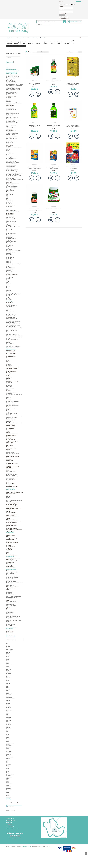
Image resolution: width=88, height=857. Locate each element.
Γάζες (7, 358)
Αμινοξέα (8, 273)
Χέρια (7, 600)
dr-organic (8, 700)
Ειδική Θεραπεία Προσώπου (12, 516)
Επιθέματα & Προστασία (11, 474)
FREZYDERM (8, 718)
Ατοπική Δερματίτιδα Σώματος (13, 88)
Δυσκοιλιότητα (9, 232)
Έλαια (7, 384)
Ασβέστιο (8, 275)
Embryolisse (8, 710)
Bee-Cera (8, 667)
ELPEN (7, 708)
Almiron (8, 655)
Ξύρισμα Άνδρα (9, 625)
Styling (7, 154)
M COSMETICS (9, 751)
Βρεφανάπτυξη (9, 302)
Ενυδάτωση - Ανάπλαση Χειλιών (13, 521)
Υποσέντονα (9, 393)
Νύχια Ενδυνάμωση (10, 428)
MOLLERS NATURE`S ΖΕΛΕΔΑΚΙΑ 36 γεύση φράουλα (73, 168)
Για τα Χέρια (9, 182)
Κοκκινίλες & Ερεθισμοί (11, 318)
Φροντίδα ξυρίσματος (11, 210)
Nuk (7, 762)
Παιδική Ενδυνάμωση (11, 238)
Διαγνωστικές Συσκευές (66, 42)
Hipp (7, 731)
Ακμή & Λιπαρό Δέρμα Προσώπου (13, 89)
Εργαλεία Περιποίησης (11, 187)
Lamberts (8, 747)
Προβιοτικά (8, 258)
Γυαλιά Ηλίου (9, 472)
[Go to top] (86, 853)
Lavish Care (8, 750)
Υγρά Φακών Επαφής (10, 475)
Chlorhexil (8, 683)
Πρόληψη (8, 364)
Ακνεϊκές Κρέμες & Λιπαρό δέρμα (13, 120)
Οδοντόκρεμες (9, 565)
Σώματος (8, 98)
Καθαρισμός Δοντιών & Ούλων (13, 558)
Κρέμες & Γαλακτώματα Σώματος (13, 596)
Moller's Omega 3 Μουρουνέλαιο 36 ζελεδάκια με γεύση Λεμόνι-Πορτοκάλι (34, 168)
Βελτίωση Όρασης (10, 479)
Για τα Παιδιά (9, 104)
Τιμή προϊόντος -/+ (41, 51)
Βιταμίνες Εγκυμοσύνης (11, 241)
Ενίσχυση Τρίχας (10, 452)
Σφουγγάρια (9, 139)
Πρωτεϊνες (8, 266)
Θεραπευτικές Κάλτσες (11, 177)
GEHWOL (8, 723)
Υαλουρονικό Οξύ (10, 269)
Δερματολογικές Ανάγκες (12, 75)
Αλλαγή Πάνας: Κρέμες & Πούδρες (13, 323)
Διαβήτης (8, 400)
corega (7, 690)
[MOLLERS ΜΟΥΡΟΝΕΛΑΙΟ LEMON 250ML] (53, 111)
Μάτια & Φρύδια (10, 194)
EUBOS (7, 713)
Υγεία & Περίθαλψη (30, 42)
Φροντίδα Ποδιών (10, 402)
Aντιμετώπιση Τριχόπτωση (12, 453)
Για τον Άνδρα (9, 202)
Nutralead (8, 764)
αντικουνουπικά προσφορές (12, 70)
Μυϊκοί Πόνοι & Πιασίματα (12, 555)
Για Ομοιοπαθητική (10, 566)
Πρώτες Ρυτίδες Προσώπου (12, 76)
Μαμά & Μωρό (24, 42)
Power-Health (9, 777)
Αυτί (7, 482)
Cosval (7, 691)
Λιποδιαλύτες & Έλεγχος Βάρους (13, 293)
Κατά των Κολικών (10, 309)
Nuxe (7, 765)
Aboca (7, 648)
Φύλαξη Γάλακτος (10, 311)
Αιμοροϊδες (8, 377)
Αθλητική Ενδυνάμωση (11, 233)
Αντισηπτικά (9, 543)
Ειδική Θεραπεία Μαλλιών (12, 514)
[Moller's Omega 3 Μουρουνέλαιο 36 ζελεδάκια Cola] (53, 152)
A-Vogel (8, 646)
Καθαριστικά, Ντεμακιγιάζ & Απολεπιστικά (12, 114)
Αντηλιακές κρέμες (10, 121)
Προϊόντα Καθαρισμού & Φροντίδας (14, 394)
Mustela (8, 758)
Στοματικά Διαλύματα (11, 567)
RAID (7, 779)
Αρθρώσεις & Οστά (10, 218)
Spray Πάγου (9, 386)
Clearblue (8, 684)
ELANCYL (8, 706)
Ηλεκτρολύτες (9, 245)
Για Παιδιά (8, 563)
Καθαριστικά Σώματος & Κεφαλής (13, 327)
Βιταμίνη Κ (8, 253)
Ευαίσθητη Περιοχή (10, 134)
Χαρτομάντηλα (9, 418)
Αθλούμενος (9, 291)
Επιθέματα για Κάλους (11, 170)
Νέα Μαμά (8, 341)
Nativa (7, 760)
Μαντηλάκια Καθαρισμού (11, 476)
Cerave (7, 679)
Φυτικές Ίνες (9, 254)
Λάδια (7, 110)
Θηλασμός (8, 342)
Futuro (7, 721)
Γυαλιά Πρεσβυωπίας (11, 471)
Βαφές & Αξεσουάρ (10, 153)
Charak (7, 680)
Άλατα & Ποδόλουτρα (11, 165)
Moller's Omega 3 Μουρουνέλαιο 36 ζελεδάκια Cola (54, 168)
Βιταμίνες (8, 151)
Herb (7, 730)
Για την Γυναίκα (9, 201)
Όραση (7, 230)
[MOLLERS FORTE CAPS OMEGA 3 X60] (53, 194)
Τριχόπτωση (9, 225)
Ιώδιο (7, 282)
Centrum (8, 677)
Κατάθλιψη (8, 459)
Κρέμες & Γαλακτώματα (11, 135)
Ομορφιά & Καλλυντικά (9, 42)
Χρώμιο (8, 289)
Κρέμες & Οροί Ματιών (11, 125)
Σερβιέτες (8, 397)
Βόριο (7, 279)
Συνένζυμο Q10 (9, 271)
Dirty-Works (9, 697)
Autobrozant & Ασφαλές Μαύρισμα (14, 102)
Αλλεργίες (8, 429)
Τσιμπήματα (9, 549)
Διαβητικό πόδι (9, 167)
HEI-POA (8, 727)
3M (7, 643)
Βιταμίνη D (8, 242)
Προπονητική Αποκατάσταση (12, 294)
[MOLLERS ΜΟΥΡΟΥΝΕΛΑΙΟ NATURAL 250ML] (34, 111)
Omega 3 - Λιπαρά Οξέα (11, 252)
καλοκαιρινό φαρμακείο (11, 69)
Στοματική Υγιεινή (52, 42)
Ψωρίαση (8, 378)
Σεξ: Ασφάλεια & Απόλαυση (12, 456)
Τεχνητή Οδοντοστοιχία (11, 560)
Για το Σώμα (9, 129)
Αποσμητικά (9, 137)
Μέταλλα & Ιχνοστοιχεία (11, 274)
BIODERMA (8, 672)
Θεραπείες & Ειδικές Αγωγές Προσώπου (12, 94)
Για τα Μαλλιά (9, 145)
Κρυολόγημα (9, 406)
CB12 (7, 676)
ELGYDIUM (8, 707)
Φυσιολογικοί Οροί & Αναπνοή (13, 334)
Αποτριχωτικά (9, 142)
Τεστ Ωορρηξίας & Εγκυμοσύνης (13, 346)
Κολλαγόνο (8, 261)
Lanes (7, 748)
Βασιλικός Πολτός (10, 257)
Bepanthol (8, 669)
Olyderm (8, 768)
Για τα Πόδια (9, 159)
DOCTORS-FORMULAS (10, 699)
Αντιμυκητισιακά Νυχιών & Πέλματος (14, 173)
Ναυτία (8, 464)
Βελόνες (8, 357)
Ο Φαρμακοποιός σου (21, 37)
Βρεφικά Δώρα (9, 632)
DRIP (7, 701)
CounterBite (9, 693)
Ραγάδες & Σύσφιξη (10, 343)
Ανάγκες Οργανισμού (11, 216)
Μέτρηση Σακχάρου (10, 404)
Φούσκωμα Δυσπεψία (11, 448)
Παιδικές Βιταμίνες (10, 267)
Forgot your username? (64, 18)
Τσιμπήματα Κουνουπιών (12, 433)
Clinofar (8, 686)
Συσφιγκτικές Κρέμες (11, 109)
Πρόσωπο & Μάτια (10, 206)
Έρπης (7, 375)
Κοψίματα (8, 550)
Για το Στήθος (9, 131)
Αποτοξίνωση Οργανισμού (12, 486)
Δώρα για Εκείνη (9, 630)
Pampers (8, 772)
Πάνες (7, 331)
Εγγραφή (78, 1)
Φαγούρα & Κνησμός (10, 515)
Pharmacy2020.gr (27, 846)
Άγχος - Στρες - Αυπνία (11, 224)
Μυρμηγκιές (9, 446)
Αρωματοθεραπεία (10, 439)
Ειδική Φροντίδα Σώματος (12, 92)
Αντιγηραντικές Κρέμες (11, 127)
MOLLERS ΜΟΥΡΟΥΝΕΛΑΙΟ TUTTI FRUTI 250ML (54, 81)
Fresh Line (8, 717)
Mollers (8, 755)
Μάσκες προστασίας (11, 349)
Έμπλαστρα (9, 382)
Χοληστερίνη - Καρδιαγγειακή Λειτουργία (12, 467)
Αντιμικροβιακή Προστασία (12, 347)
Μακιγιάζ (8, 191)
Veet (7, 791)
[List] (28, 52)
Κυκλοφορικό (9, 436)
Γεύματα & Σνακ (9, 313)
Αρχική (8, 37)
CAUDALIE (8, 674)
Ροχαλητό (8, 438)
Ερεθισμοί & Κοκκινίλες (11, 525)
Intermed (8, 735)
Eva (7, 714)
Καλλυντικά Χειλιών (10, 106)
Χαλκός (8, 286)
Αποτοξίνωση (9, 237)
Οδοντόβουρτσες (10, 562)
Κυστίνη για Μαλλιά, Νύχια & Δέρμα (14, 250)
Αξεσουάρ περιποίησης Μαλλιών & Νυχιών (14, 338)
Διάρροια (8, 449)
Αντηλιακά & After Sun (11, 130)
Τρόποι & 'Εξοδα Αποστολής (12, 828)
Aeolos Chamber (9, 649)
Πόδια (7, 570)
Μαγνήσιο (8, 290)
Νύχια (7, 197)
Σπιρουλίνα (9, 249)
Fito (7, 716)
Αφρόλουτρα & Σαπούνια (12, 133)
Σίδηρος (8, 281)
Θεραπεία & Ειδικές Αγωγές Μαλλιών (14, 84)
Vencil (7, 792)
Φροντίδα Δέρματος (38, 42)
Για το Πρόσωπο (10, 105)
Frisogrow (8, 720)
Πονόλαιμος (9, 410)
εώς (12, 802)
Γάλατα (8, 307)
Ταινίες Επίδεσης (10, 387)
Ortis (7, 771)
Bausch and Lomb (10, 665)
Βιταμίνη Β (8, 262)
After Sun (8, 101)
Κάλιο (7, 285)
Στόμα (7, 480)
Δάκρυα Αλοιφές (10, 478)
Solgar (7, 785)
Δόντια (7, 608)
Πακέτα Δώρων (9, 628)
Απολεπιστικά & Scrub (11, 141)
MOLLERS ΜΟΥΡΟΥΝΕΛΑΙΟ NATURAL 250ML (34, 126)
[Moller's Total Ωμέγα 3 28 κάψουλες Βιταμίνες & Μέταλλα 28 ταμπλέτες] (73, 111)
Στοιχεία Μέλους (43, 37)
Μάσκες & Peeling (10, 108)
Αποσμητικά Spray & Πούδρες (12, 162)
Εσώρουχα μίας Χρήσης (11, 392)
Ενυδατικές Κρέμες (10, 118)
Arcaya (7, 659)
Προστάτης (8, 372)
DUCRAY (8, 703)
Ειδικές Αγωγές (9, 157)
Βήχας (7, 409)
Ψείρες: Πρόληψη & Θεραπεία (13, 325)
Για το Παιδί (9, 203)
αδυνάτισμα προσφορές (11, 72)
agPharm (8, 652)
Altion (7, 656)
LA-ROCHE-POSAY (10, 742)
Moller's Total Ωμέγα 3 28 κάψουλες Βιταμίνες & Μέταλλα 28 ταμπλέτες (73, 126)
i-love (7, 734)
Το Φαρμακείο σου (10, 818)
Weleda (8, 795)
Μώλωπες (8, 536)
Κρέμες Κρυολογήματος (11, 330)
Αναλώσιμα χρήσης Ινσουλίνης (13, 405)
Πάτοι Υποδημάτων (10, 178)
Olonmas (13, 37)
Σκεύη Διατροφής (10, 306)
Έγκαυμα (8, 379)
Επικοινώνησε (36, 37)
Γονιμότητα (9, 369)
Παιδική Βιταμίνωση (10, 485)
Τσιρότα (8, 553)
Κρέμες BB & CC (9, 112)
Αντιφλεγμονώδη (10, 548)
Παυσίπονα (8, 545)
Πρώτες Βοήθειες (45, 42)
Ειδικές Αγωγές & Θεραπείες (12, 117)
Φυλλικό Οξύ (9, 246)
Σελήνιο (8, 278)
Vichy (7, 794)
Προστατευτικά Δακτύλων (12, 171)
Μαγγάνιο (8, 287)
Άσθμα (7, 457)
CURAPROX (8, 694)
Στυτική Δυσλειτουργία (11, 368)
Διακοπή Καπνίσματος (11, 435)
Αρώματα (8, 199)
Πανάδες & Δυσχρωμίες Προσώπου (14, 85)
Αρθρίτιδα (8, 374)
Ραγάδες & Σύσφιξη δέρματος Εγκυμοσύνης (13, 506)
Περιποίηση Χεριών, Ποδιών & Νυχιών (14, 77)
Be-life (7, 666)
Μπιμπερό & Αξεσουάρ (11, 305)
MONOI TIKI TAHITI (10, 757)
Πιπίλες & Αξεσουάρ (10, 315)
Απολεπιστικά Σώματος (11, 597)
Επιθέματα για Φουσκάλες (12, 169)
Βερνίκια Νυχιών (10, 181)
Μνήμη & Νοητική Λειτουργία (12, 226)
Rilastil (7, 781)
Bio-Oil (7, 670)
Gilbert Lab (8, 724)
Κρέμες (8, 310)
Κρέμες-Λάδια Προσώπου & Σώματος (14, 335)
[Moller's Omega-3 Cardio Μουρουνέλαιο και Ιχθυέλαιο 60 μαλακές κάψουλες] (34, 194)
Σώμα (7, 198)
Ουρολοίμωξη (9, 460)
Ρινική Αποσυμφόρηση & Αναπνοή (13, 416)
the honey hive (9, 789)
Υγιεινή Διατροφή (10, 214)
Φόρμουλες (9, 283)
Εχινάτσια (8, 421)
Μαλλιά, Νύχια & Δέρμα (11, 221)
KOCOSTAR (8, 740)
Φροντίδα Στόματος (10, 559)
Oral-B (7, 769)
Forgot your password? (64, 17)
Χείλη (7, 195)
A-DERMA (8, 645)
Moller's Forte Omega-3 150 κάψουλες (34, 84)
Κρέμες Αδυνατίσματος (11, 138)
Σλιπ (7, 398)
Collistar (8, 687)
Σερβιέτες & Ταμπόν (10, 588)
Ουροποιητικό (9, 234)
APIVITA (8, 657)
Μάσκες (8, 149)
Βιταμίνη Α (8, 256)
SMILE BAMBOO (9, 784)
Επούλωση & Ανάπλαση (11, 524)
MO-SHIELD (8, 754)
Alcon (7, 653)
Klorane (8, 738)
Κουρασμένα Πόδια (10, 483)
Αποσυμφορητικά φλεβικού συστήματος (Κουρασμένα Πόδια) (13, 175)
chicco (7, 682)
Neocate (8, 761)
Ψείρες (8, 361)
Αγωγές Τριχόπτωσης (11, 155)
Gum (7, 725)
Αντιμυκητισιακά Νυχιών (11, 186)
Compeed (8, 689)
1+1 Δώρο (8, 67)
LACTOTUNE (8, 745)
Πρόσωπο (8, 193)
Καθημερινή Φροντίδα (59, 42)
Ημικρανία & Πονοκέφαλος (12, 441)
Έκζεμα (8, 431)
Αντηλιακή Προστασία (11, 96)
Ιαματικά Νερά (9, 116)
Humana (8, 733)
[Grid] (26, 52)
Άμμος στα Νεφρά (10, 443)
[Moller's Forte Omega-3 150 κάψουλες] (34, 67)
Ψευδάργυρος (9, 277)
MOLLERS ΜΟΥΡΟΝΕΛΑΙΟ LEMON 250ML (53, 126)
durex (7, 704)
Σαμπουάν (8, 146)
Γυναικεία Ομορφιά (10, 222)
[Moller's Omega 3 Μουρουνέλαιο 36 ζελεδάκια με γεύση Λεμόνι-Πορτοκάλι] (34, 152)
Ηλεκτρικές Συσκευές (11, 314)
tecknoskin (8, 786)
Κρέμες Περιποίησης (11, 161)
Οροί (7, 126)
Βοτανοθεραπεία (10, 213)
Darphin (8, 696)
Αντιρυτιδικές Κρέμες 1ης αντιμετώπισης (12, 123)
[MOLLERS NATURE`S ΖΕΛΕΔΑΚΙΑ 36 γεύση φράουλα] (73, 152)
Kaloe (7, 737)
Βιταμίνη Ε (8, 248)
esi (7, 711)
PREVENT (8, 778)
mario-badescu (9, 752)
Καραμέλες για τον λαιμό (11, 417)
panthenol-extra (10, 774)
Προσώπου (8, 97)
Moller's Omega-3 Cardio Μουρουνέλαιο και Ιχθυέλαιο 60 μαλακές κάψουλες (34, 210)
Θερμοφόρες (9, 385)
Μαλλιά (8, 209)
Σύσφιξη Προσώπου (10, 80)
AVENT (7, 662)
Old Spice (8, 767)
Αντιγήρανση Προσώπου (11, 83)
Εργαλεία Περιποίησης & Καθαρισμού (14, 179)
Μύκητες (8, 432)
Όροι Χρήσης (9, 824)
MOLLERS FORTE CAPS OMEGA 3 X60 (53, 208)
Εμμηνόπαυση (9, 236)
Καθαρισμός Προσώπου (11, 87)
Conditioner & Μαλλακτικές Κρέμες (14, 147)
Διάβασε (29, 37)
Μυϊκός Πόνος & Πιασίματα (12, 381)
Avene (7, 660)
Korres (7, 741)
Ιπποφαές (8, 244)
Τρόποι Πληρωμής (10, 826)
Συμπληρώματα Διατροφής (17, 42)
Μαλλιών (8, 100)
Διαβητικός (8, 228)
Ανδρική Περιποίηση (10, 205)
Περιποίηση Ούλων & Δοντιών (13, 339)
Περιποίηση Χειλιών (10, 79)
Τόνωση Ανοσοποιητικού (12, 413)
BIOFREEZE (8, 673)
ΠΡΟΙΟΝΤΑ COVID (10, 488)
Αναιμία (8, 462)
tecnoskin (8, 788)
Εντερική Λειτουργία (10, 217)
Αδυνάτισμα (9, 229)
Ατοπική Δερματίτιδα (11, 322)
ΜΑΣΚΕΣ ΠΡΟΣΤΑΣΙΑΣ (11, 350)
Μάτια (7, 470)
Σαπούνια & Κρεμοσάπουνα (12, 183)
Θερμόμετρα (9, 303)
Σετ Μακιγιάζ (9, 189)
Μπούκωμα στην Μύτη (11, 408)
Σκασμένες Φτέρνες (10, 166)
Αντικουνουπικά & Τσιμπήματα (13, 321)
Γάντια (7, 360)
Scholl (7, 782)
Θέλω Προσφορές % (73, 42)
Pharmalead (8, 775)
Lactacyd (8, 744)
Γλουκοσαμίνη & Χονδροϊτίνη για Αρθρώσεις (13, 264)
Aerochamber (9, 650)
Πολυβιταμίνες (9, 260)
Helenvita (8, 728)
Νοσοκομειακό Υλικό (11, 356)
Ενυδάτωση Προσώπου (11, 90)
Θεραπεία (8, 363)
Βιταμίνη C (8, 270)
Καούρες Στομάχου (10, 546)
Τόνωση (8, 220)
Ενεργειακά (8, 297)
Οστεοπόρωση (9, 442)
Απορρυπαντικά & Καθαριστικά (13, 329)
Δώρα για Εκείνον (10, 631)
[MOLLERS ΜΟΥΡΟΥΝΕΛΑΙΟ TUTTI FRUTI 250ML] (53, 66)
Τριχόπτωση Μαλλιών (11, 81)
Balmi (7, 663)
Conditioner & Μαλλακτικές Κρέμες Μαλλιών (14, 621)
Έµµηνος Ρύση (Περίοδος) (12, 463)
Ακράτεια (8, 390)
